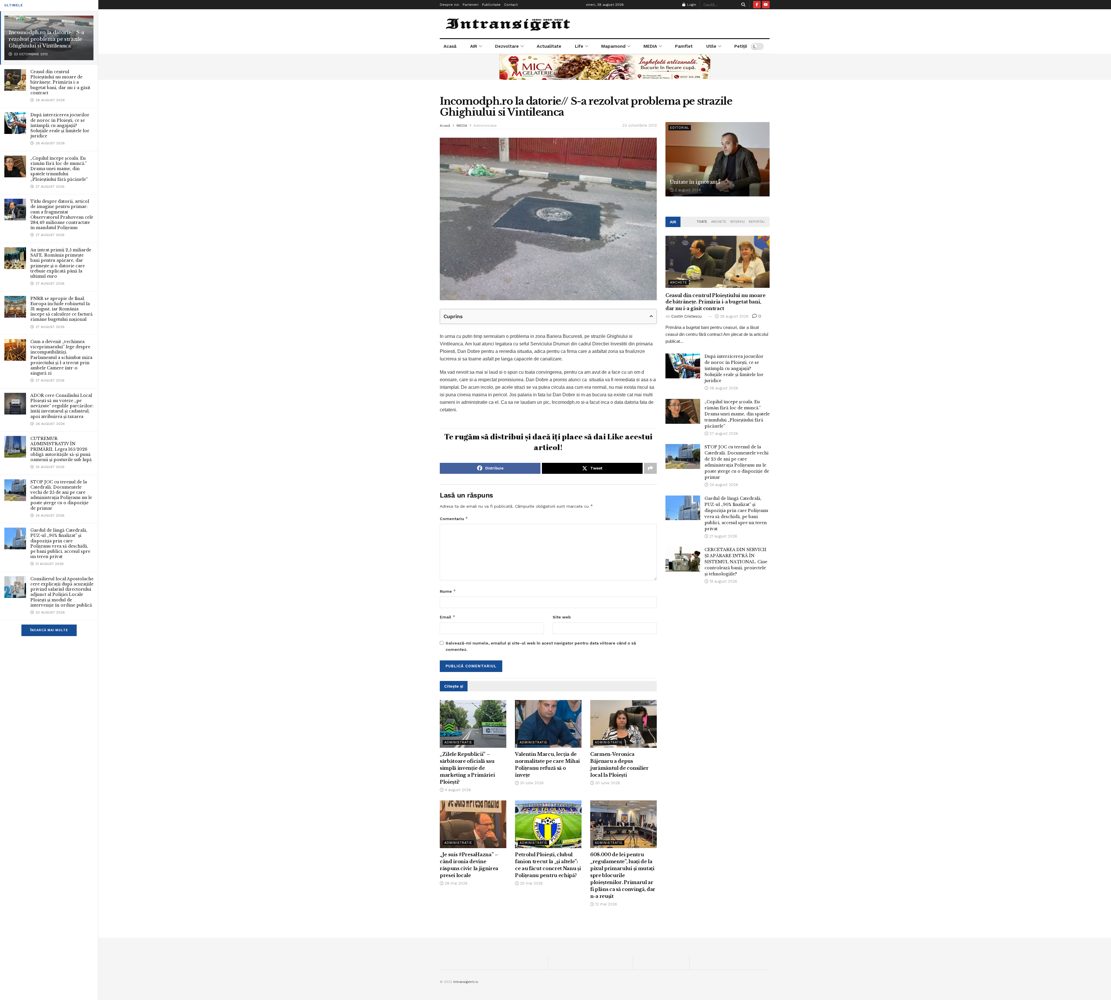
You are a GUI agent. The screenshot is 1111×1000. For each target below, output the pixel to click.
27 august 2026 (723, 433)
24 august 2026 (723, 484)
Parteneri (471, 5)
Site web (562, 617)
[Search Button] (742, 4)
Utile (711, 46)
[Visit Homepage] (509, 23)
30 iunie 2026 (607, 783)
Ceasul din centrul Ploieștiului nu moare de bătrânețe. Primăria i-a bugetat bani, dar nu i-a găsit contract (60, 82)
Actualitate (549, 46)
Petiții (740, 46)
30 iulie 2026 (531, 783)
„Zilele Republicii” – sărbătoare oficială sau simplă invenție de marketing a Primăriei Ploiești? (467, 768)
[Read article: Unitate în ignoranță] (717, 159)
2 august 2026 (687, 190)
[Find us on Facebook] (757, 4)
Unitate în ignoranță (695, 182)
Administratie (485, 126)
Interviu (737, 222)
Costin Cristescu (686, 316)
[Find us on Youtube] (766, 4)
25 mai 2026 (531, 883)
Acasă (450, 46)
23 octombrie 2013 (639, 125)
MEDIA (650, 46)
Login (691, 5)
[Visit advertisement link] (604, 67)
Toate (702, 222)
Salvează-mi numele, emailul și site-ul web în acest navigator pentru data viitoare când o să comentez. (541, 646)
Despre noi (449, 5)
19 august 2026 (722, 581)
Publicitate (491, 5)
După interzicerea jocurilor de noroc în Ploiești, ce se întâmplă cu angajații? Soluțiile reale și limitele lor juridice (59, 125)
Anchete (718, 222)
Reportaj (757, 222)
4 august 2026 (457, 790)
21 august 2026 (722, 536)
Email (447, 617)
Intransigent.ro (465, 982)
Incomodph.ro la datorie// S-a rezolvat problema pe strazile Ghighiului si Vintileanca (46, 39)
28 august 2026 (733, 316)
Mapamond (613, 46)
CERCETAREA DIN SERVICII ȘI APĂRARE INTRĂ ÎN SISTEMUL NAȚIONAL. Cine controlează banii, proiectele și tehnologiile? (736, 562)
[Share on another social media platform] (650, 468)
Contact (511, 5)
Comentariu (454, 518)
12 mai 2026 (605, 904)
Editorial (679, 128)
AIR (473, 46)
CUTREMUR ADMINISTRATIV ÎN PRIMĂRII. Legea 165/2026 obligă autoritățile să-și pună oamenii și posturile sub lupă (61, 449)
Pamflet (684, 46)
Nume (448, 591)
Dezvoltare (507, 46)
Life (579, 46)
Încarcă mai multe (49, 630)
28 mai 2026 (456, 883)
